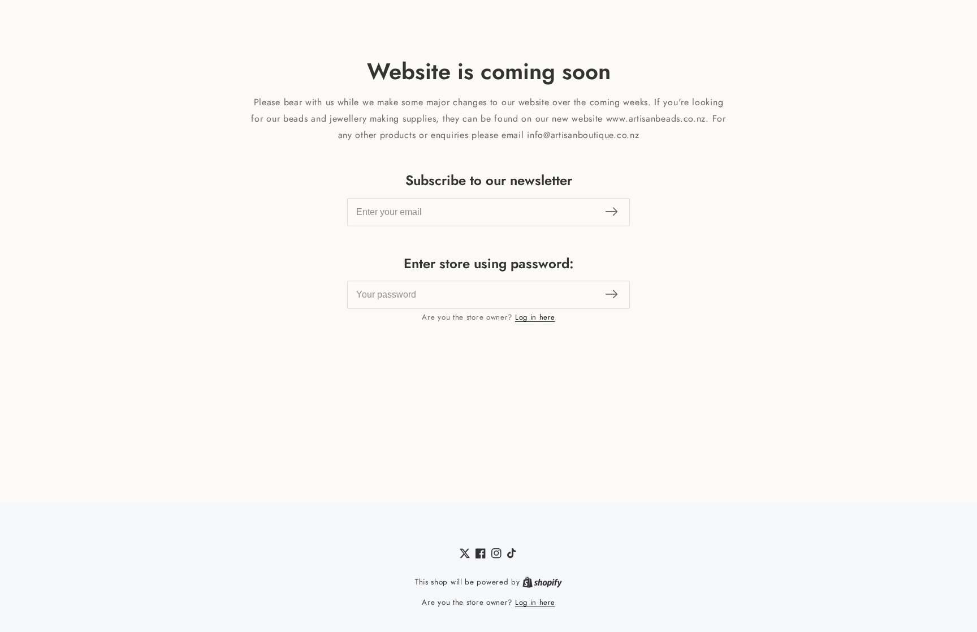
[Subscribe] (611, 212)
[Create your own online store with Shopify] (542, 582)
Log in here (535, 317)
